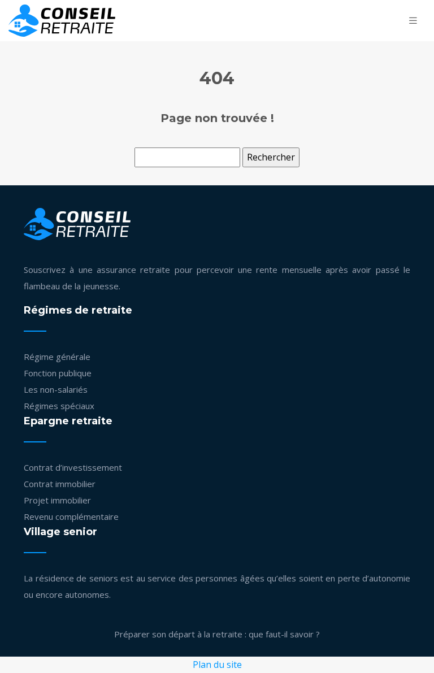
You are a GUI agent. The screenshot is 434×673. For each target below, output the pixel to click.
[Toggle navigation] (413, 20)
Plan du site (217, 664)
